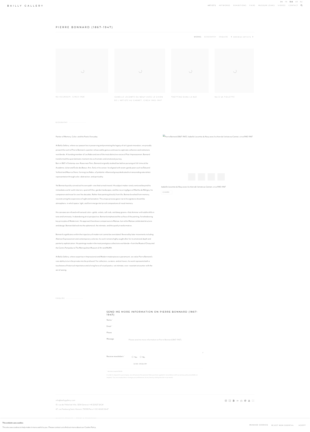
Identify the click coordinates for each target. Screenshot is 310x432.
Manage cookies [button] (258, 425)
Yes (135, 357)
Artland (253, 400)
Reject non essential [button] (282, 425)
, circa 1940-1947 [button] (201, 177)
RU (301, 2)
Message (110, 339)
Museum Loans (266, 5)
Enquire (223, 37)
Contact (293, 5)
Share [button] (166, 192)
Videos (282, 5)
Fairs (252, 5)
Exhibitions (240, 5)
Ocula (241, 400)
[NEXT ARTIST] (253, 37)
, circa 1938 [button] (191, 177)
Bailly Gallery (25, 6)
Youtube (249, 400)
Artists (212, 5)
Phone (109, 332)
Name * (110, 320)
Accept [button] (302, 425)
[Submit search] (302, 5)
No (143, 357)
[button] (211, 177)
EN (281, 2)
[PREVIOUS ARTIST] (231, 37)
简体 (291, 2)
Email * (109, 326)
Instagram (225, 400)
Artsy (229, 400)
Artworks (224, 5)
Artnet (233, 400)
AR (296, 2)
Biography (210, 37)
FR (286, 2)
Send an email (245, 400)
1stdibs (237, 400)
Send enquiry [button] (140, 364)
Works (198, 37)
